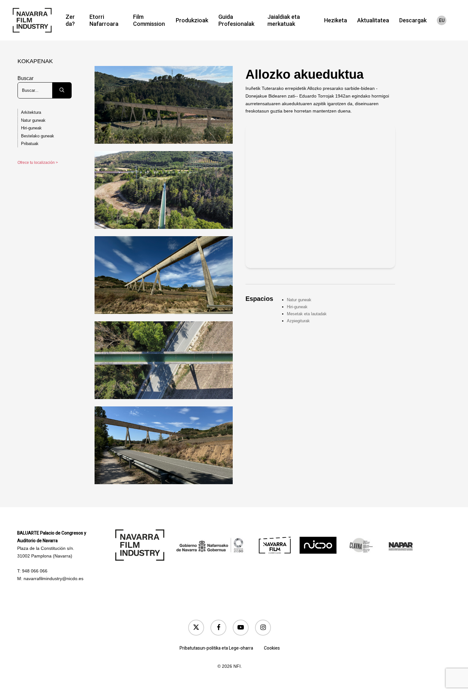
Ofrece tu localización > (38, 162)
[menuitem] (441, 20)
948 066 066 (34, 570)
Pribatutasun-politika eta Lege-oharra (216, 648)
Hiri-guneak (31, 128)
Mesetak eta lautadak (307, 313)
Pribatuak (30, 143)
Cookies (272, 648)
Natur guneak (33, 120)
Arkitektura (31, 112)
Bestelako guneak (37, 136)
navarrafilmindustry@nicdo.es (53, 578)
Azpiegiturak (298, 320)
